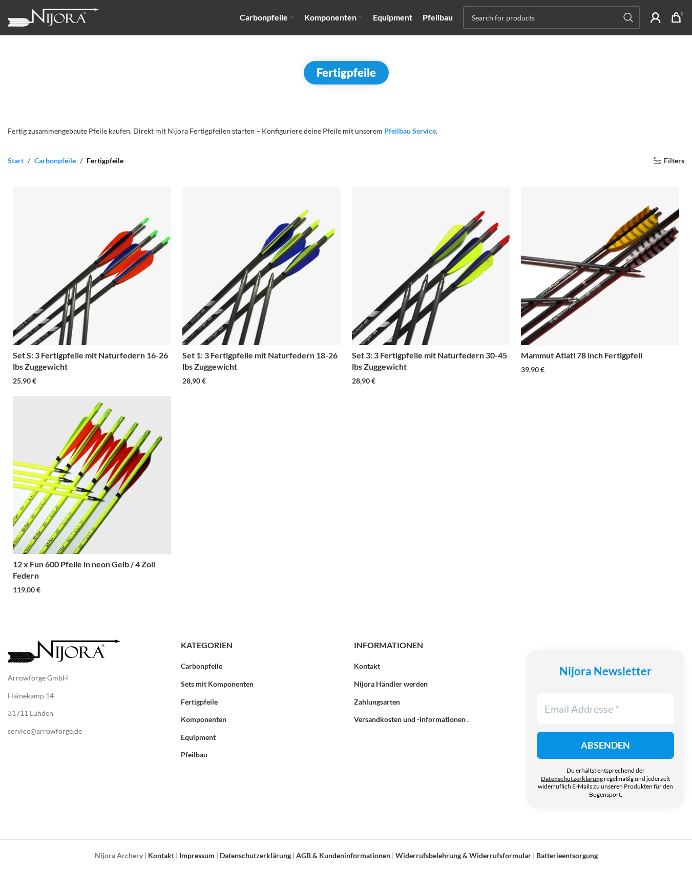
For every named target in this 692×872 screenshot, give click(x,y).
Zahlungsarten (377, 701)
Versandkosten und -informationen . (411, 719)
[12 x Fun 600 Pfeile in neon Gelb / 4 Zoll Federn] (92, 475)
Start (16, 160)
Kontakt (367, 666)
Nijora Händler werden (391, 683)
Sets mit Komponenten (217, 683)
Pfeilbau (194, 754)
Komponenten (203, 719)
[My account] (655, 17)
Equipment (198, 737)
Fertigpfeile (199, 701)
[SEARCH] (628, 17)
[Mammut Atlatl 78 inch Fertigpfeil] (600, 266)
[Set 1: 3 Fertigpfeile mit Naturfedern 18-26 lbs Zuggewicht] (261, 266)
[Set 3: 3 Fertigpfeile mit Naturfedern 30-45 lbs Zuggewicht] (431, 266)
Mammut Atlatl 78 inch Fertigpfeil (581, 355)
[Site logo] (53, 16)
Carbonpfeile (55, 160)
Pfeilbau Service (410, 130)
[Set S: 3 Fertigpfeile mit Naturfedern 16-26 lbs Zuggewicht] (92, 266)
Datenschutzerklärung (572, 778)
